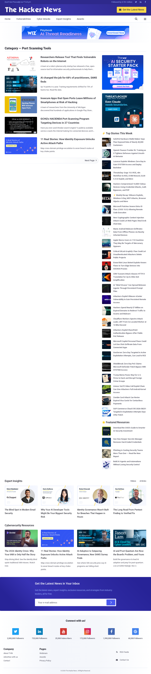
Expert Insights (63, 19)
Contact (7, 661)
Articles (143, 481)
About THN (8, 653)
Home (7, 19)
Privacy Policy (45, 661)
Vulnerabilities (23, 19)
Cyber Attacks (43, 19)
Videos (133, 481)
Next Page (91, 160)
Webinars (43, 653)
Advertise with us (11, 657)
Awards (80, 19)
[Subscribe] (110, 602)
